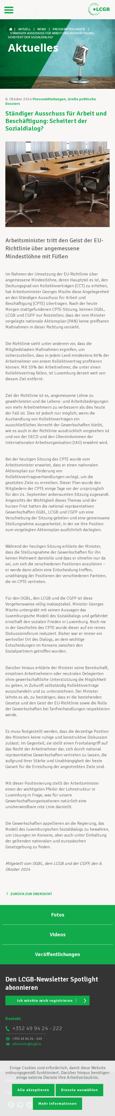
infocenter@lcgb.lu (26, 1044)
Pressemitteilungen (49, 99)
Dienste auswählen (79, 1090)
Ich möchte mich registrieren (45, 1000)
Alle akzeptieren (33, 1090)
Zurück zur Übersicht (31, 894)
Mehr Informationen (57, 1103)
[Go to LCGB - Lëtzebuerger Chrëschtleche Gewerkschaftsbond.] (11, 29)
